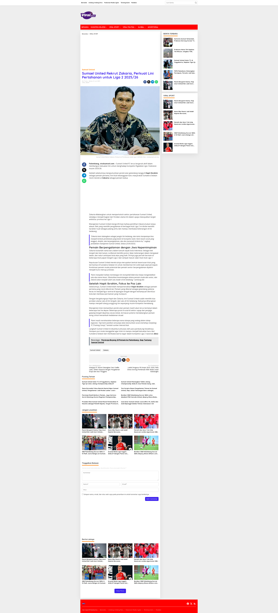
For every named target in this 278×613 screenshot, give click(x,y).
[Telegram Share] (152, 81)
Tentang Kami (148, 610)
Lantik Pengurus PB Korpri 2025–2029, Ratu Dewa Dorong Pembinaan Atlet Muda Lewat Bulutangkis (142, 369)
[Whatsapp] (156, 81)
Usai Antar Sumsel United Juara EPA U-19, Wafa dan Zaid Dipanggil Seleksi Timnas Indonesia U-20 (139, 403)
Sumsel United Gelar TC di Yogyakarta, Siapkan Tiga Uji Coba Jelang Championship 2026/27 (99, 383)
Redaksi (158, 610)
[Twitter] (124, 360)
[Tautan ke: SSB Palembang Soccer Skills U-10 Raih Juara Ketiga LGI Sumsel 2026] (168, 136)
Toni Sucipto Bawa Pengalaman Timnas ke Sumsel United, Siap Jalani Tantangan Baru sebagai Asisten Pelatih (139, 389)
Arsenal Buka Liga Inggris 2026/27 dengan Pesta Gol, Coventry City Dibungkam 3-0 (118, 453)
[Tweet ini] (148, 81)
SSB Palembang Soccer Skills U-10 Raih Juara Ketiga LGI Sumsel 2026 (93, 453)
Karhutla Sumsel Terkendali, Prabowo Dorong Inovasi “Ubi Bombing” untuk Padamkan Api (185, 40)
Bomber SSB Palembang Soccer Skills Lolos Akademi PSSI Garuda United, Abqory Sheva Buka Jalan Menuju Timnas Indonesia (139, 396)
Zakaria (105, 350)
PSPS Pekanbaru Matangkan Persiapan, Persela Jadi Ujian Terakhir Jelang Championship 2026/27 (185, 72)
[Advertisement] (120, 51)
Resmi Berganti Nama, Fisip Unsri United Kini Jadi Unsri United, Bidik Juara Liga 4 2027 (94, 431)
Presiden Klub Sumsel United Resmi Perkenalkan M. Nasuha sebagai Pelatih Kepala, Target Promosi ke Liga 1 (100, 403)
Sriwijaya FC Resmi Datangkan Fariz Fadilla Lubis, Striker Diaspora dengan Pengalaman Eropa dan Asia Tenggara (104, 369)
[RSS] (128, 360)
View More (120, 591)
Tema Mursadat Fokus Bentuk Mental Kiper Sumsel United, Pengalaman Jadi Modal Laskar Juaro (100, 389)
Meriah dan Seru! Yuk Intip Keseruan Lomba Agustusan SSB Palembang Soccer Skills (145, 431)
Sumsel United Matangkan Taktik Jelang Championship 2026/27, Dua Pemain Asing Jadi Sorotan (138, 383)
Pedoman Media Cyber (133, 610)
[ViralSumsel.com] (88, 15)
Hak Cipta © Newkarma (89, 610)
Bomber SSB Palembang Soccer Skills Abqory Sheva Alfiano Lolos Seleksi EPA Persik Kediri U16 (146, 453)
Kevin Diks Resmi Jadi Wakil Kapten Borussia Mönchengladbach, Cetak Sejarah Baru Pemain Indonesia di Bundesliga (119, 431)
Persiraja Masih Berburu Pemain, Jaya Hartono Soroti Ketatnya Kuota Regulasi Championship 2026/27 (99, 396)
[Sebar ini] (145, 81)
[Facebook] (119, 360)
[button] (196, 3)
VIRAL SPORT (85, 82)
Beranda (103, 610)
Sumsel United (88, 69)
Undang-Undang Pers (115, 610)
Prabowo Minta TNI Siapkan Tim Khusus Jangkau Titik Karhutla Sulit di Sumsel (184, 50)
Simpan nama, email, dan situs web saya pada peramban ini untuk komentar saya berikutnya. (116, 494)
